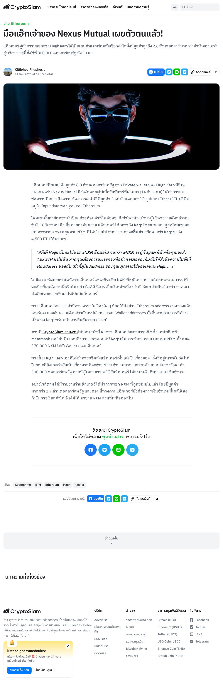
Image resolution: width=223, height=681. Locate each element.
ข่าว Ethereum (16, 23)
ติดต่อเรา (100, 653)
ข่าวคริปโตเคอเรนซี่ (61, 7)
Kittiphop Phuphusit (30, 69)
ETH (38, 484)
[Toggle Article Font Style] (216, 71)
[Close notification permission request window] (67, 646)
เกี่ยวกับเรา (101, 646)
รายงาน (71, 332)
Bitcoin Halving (136, 648)
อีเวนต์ (117, 7)
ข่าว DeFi (132, 656)
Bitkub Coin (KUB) (170, 656)
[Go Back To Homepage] (22, 7)
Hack (66, 484)
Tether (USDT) (167, 634)
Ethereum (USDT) (170, 627)
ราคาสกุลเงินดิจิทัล (94, 7)
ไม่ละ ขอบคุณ (44, 670)
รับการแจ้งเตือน (19, 670)
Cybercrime (23, 484)
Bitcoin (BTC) (167, 620)
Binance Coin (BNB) (171, 648)
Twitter (200, 627)
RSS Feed (100, 639)
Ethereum (52, 484)
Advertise (101, 620)
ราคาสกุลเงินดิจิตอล (139, 620)
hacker (79, 484)
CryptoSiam (53, 332)
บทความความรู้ (138, 7)
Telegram (202, 641)
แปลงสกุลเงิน (134, 641)
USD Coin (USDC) (170, 641)
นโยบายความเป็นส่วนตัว (107, 629)
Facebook (202, 620)
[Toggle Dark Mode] (175, 7)
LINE (199, 634)
